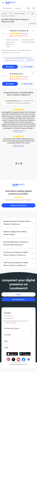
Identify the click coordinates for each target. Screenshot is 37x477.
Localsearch (4, 13)
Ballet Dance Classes (20, 13)
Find (11, 13)
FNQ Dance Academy (18, 146)
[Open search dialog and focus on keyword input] (3, 8)
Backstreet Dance (18, 132)
